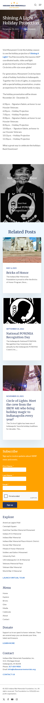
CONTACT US (9, 674)
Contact (6, 619)
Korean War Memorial (12, 545)
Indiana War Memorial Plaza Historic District (21, 541)
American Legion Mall (11, 522)
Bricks (5, 601)
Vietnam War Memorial (12, 567)
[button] (40, 5)
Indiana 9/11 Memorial (12, 534)
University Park (9, 556)
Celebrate (7, 612)
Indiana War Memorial (12, 537)
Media (5, 608)
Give (4, 604)
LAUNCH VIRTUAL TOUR (14, 578)
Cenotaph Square (9, 526)
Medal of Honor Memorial (13, 548)
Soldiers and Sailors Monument (15, 552)
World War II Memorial (12, 571)
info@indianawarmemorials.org (22, 669)
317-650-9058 (15, 666)
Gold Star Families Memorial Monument (19, 530)
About (5, 615)
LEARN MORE (9, 643)
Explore (6, 597)
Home (5, 593)
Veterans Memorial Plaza (13, 563)
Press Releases (30, 29)
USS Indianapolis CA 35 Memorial (16, 560)
